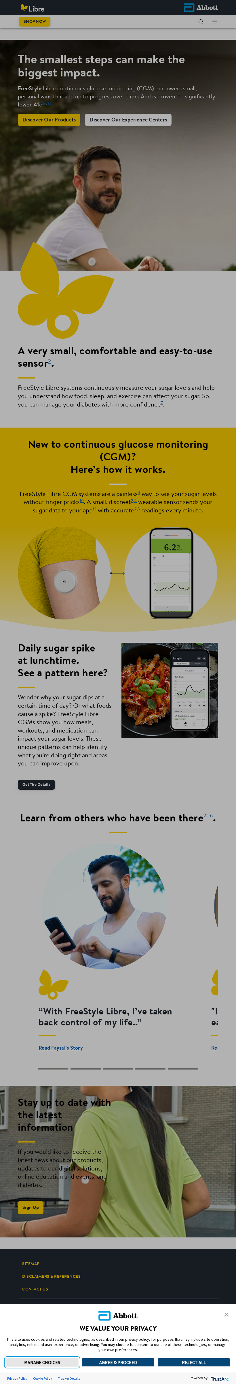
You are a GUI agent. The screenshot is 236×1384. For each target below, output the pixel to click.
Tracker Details (69, 1378)
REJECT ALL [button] (194, 1362)
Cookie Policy (42, 1378)
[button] (226, 1315)
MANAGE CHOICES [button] (42, 1362)
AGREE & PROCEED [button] (118, 1362)
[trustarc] (219, 1378)
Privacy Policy (17, 1378)
